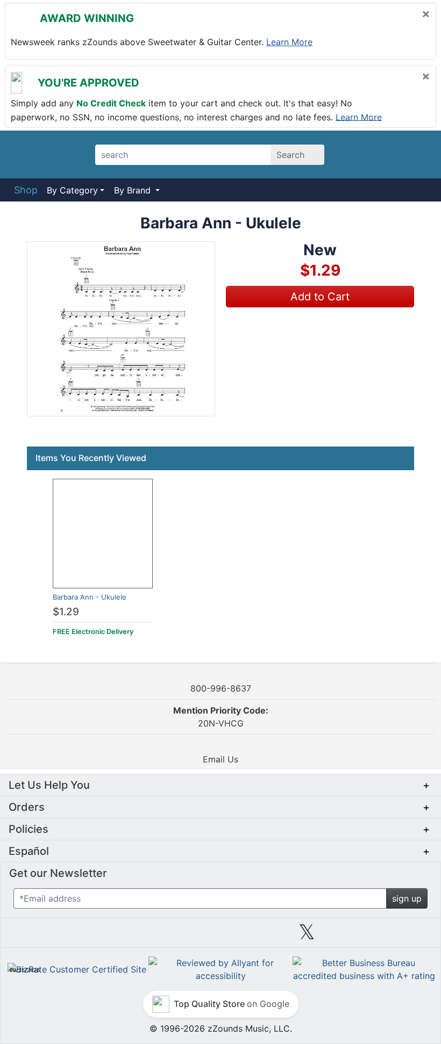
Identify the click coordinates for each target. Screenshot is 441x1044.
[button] (121, 329)
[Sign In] (387, 154)
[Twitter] (306, 936)
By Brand (133, 190)
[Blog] (48, 936)
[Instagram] (220, 936)
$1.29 (66, 611)
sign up (407, 898)
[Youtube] (393, 936)
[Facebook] (134, 936)
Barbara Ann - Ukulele (89, 597)
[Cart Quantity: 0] (357, 154)
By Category (72, 190)
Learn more (289, 42)
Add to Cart (320, 296)
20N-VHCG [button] (220, 717)
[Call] (415, 154)
